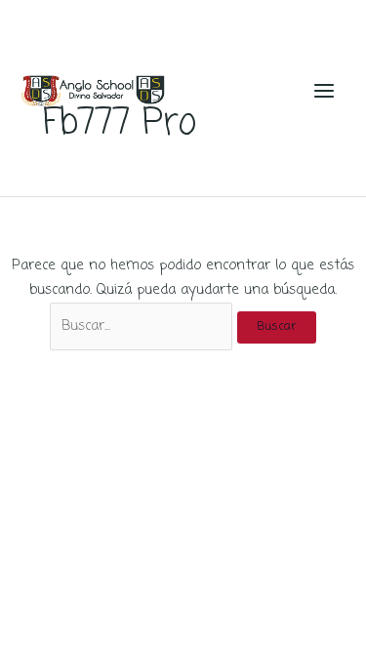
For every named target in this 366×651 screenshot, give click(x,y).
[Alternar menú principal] (324, 90)
